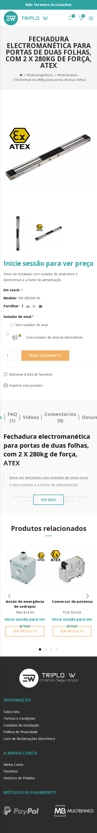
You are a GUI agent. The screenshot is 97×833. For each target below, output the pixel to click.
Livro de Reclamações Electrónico (29, 738)
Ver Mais (48, 499)
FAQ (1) (12, 417)
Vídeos (31, 417)
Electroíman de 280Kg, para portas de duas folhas (50, 80)
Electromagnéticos (40, 75)
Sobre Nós (12, 712)
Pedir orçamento (45, 355)
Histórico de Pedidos (19, 778)
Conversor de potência (72, 601)
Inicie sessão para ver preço (48, 263)
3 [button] (51, 649)
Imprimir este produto (26, 385)
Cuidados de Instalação (21, 725)
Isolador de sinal (17, 316)
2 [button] (45, 649)
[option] (17, 233)
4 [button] (57, 649)
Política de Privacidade (21, 732)
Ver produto (25, 631)
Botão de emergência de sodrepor (25, 604)
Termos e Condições (19, 718)
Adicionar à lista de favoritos (31, 374)
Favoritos (11, 771)
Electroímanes (67, 75)
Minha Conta (13, 764)
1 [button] (40, 649)
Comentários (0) (60, 417)
